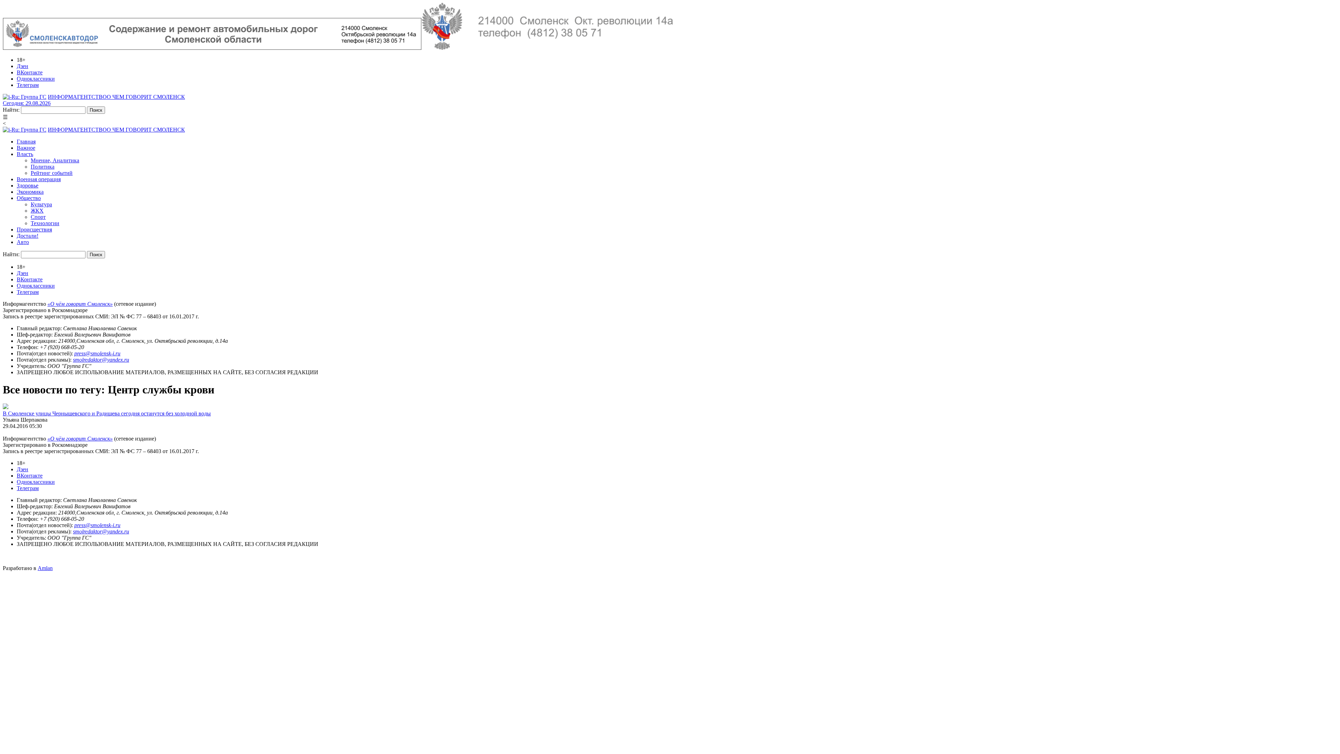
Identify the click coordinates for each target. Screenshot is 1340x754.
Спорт (38, 217)
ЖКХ (37, 211)
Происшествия (34, 229)
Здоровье (27, 185)
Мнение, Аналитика (55, 160)
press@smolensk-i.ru (97, 353)
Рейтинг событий (52, 173)
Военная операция (39, 179)
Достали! (27, 236)
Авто (23, 242)
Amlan (45, 568)
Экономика (30, 192)
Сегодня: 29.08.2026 (27, 103)
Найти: (11, 110)
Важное (26, 148)
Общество (29, 198)
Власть (25, 154)
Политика (42, 167)
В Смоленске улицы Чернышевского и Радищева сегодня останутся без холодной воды (107, 413)
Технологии (45, 223)
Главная (26, 142)
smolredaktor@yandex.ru (101, 360)
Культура (41, 204)
